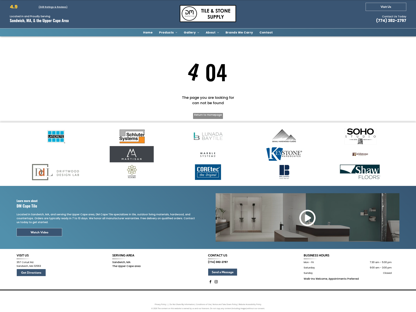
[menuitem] (148, 32)
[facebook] (210, 282)
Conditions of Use (203, 304)
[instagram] (216, 282)
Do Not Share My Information (182, 304)
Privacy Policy (160, 304)
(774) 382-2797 (391, 20)
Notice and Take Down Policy (225, 304)
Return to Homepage (208, 115)
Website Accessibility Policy (250, 304)
